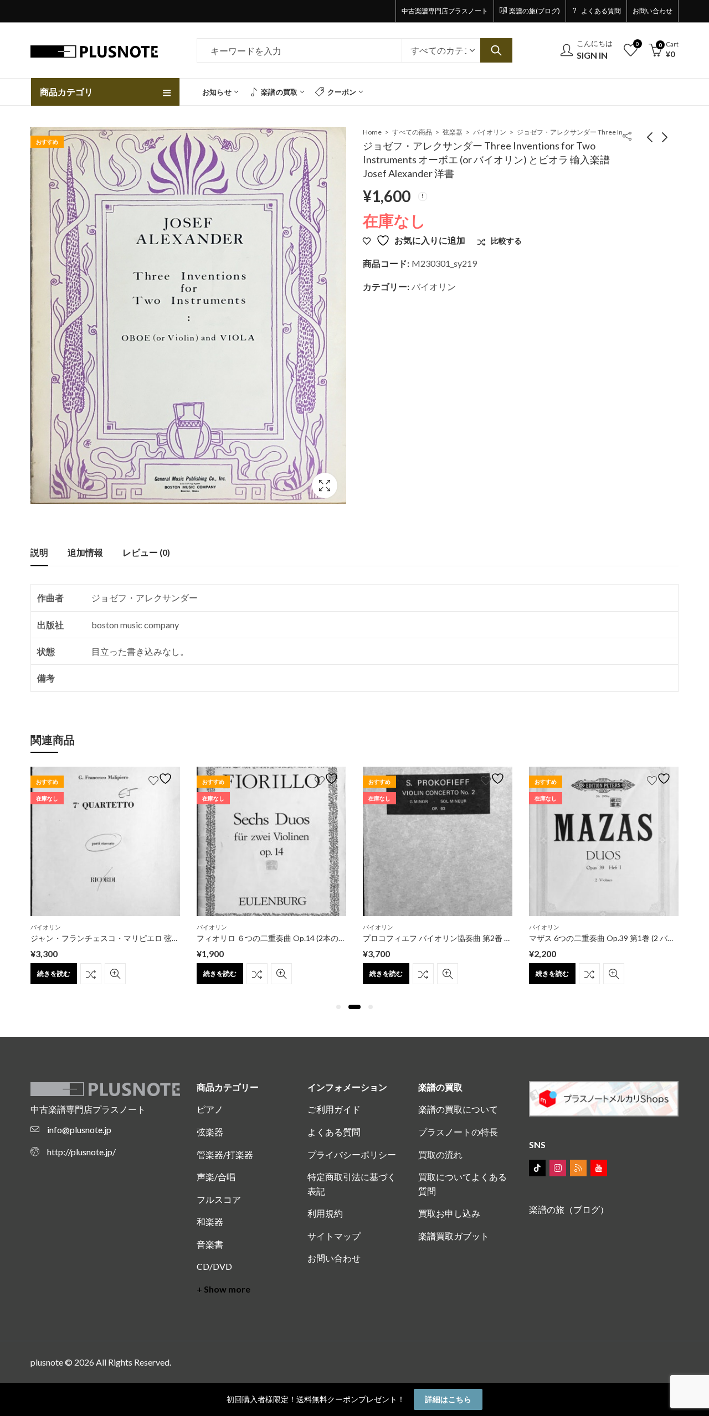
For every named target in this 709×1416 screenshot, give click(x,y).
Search (496, 50)
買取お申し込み (449, 1213)
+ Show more (223, 1289)
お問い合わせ (334, 1258)
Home (372, 132)
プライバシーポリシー (351, 1154)
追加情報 (85, 552)
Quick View (115, 973)
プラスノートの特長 (458, 1131)
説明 (39, 552)
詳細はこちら (448, 1399)
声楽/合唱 (216, 1176)
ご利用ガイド (334, 1109)
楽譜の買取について (458, 1109)
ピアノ (210, 1109)
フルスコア (219, 1199)
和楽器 (210, 1221)
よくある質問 (334, 1131)
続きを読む (53, 973)
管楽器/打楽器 (225, 1154)
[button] (338, 1007)
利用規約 (325, 1213)
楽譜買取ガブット (453, 1236)
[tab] (39, 552)
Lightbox (324, 485)
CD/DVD (214, 1266)
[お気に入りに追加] (161, 778)
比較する (90, 973)
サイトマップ (334, 1236)
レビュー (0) (146, 552)
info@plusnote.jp (79, 1129)
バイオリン (489, 132)
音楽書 (210, 1244)
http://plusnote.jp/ (81, 1151)
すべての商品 (412, 132)
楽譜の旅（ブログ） (569, 1209)
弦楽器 (453, 132)
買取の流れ (440, 1154)
